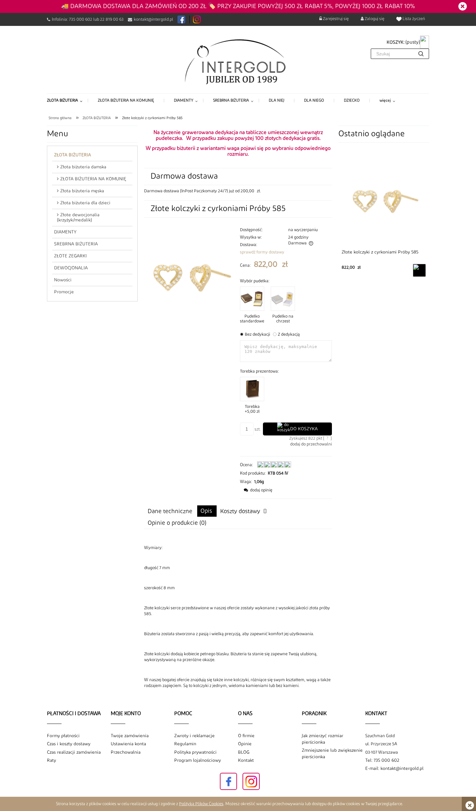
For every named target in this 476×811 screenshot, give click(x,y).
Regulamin (185, 744)
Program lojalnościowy (197, 760)
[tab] (207, 511)
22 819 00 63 (112, 19)
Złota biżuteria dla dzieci (85, 203)
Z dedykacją (289, 334)
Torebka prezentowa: (259, 371)
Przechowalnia (126, 752)
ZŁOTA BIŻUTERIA (72, 155)
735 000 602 (80, 19)
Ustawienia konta (128, 744)
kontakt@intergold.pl (153, 19)
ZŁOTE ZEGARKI (70, 256)
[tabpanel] (238, 617)
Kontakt (246, 760)
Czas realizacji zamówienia (74, 752)
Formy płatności (63, 736)
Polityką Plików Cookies (201, 804)
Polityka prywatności (195, 752)
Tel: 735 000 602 (382, 760)
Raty (51, 760)
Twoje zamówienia (130, 736)
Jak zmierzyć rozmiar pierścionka (322, 739)
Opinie (245, 744)
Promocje (64, 292)
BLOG (243, 752)
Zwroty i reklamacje (194, 736)
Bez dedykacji (257, 334)
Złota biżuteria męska (82, 191)
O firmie (246, 736)
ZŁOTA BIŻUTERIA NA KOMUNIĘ (93, 179)
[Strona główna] (238, 61)
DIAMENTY (65, 232)
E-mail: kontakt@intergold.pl (394, 768)
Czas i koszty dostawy (68, 744)
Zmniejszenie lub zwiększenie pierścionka (332, 753)
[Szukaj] (421, 54)
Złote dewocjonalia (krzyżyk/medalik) (78, 217)
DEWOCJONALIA (71, 268)
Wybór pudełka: (254, 281)
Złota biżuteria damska (83, 167)
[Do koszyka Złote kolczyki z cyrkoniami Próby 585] (419, 270)
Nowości (63, 280)
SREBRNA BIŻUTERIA (76, 244)
